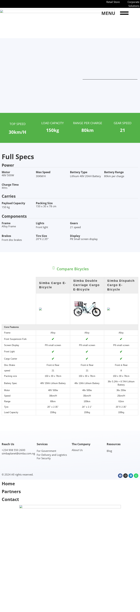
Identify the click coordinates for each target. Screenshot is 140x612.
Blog (109, 451)
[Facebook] (120, 475)
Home (8, 483)
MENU (108, 13)
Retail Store (113, 2)
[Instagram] (125, 475)
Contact (10, 499)
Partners (11, 491)
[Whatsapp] (136, 475)
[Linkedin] (131, 475)
